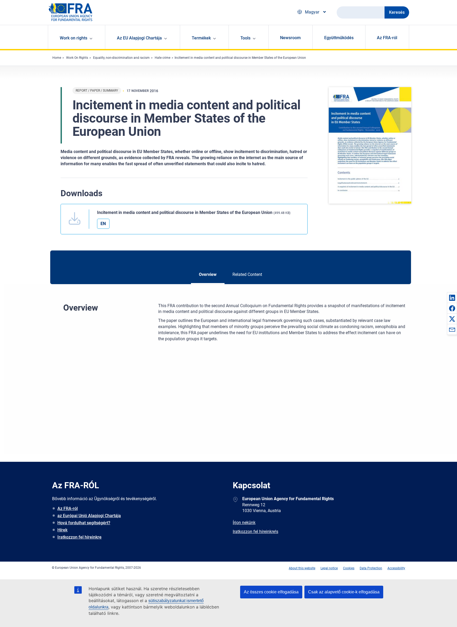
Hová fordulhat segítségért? (83, 522)
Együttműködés (339, 37)
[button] (452, 297)
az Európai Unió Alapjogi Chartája (89, 515)
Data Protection (371, 568)
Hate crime (162, 58)
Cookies (348, 568)
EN (103, 223)
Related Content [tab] (247, 274)
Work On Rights (77, 58)
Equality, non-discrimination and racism (121, 58)
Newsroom (290, 37)
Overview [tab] (208, 274)
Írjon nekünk (244, 522)
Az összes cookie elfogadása (271, 592)
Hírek (62, 529)
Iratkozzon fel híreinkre (79, 537)
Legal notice (329, 568)
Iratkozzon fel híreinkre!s (255, 531)
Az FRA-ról (387, 37)
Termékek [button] (201, 38)
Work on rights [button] (73, 38)
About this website (302, 568)
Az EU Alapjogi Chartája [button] (139, 38)
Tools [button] (245, 38)
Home (56, 58)
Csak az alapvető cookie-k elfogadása (344, 592)
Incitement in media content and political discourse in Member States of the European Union (240, 58)
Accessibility (396, 568)
